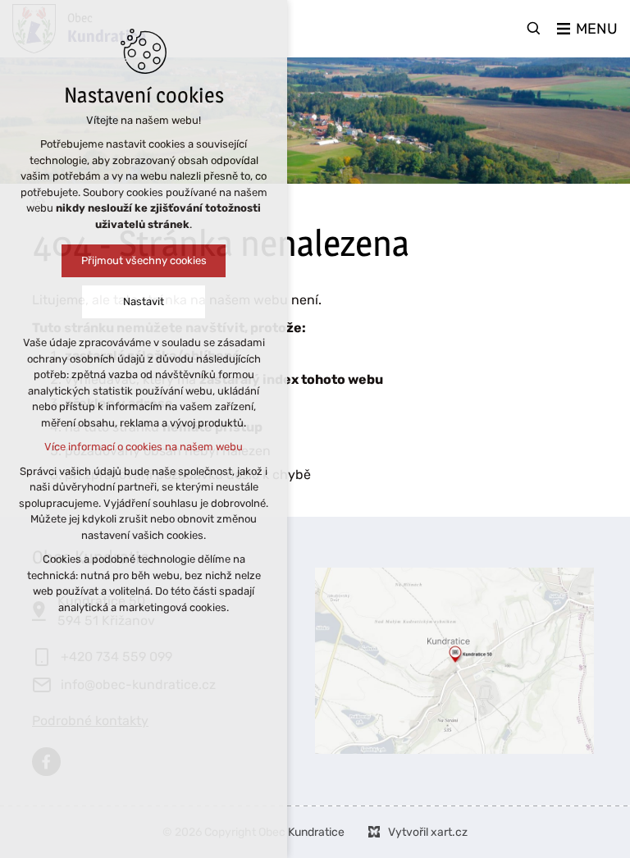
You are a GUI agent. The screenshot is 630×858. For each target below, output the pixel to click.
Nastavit (143, 301)
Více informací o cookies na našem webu (143, 446)
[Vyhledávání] (534, 29)
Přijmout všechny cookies (144, 260)
